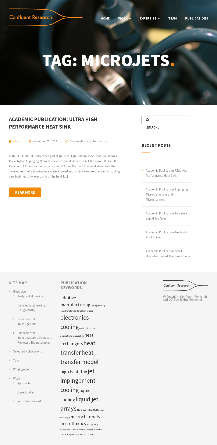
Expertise (19, 292)
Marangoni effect (85, 410)
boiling (94, 305)
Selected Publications (27, 351)
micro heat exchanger (83, 429)
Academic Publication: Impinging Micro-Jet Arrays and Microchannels (167, 194)
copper (90, 310)
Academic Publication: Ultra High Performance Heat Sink (53, 123)
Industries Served (29, 401)
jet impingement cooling (77, 380)
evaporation (78, 335)
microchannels (85, 417)
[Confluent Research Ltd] (185, 285)
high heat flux (73, 372)
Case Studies (26, 392)
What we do (21, 369)
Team (16, 360)
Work (16, 378)
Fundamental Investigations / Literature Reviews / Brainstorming (34, 337)
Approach (23, 383)
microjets (69, 434)
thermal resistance (84, 434)
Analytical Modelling (30, 296)
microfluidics (73, 423)
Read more (25, 192)
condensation (79, 310)
